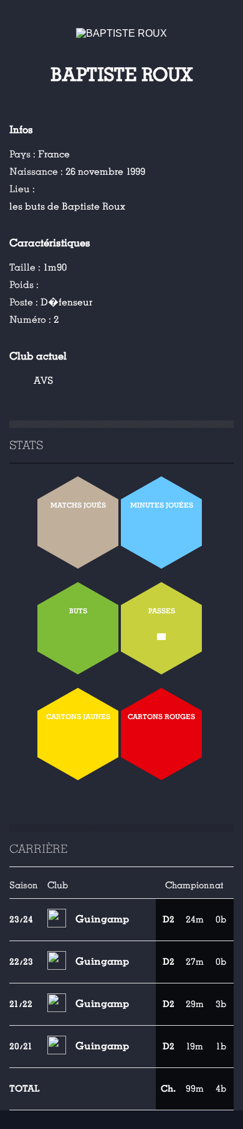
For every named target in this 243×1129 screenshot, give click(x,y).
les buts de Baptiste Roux (67, 206)
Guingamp (102, 919)
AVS (43, 380)
